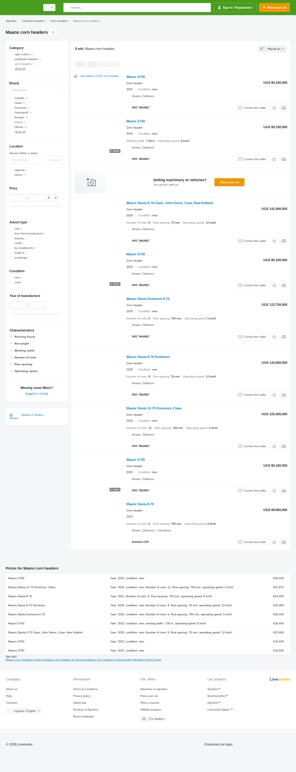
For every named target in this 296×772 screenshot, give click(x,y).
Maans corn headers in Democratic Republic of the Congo (124, 659)
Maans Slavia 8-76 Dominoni (148, 357)
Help (9, 695)
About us (11, 689)
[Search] (67, 7)
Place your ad (229, 182)
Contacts (11, 702)
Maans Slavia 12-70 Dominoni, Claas (154, 408)
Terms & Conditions (85, 689)
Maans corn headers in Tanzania (66, 659)
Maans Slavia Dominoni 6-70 (148, 299)
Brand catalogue (83, 716)
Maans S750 (135, 77)
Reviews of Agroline (85, 709)
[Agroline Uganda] (22, 7)
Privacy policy (81, 695)
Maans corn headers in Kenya (25, 659)
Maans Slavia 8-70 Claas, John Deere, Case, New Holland (169, 203)
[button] (274, 107)
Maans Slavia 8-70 (140, 504)
